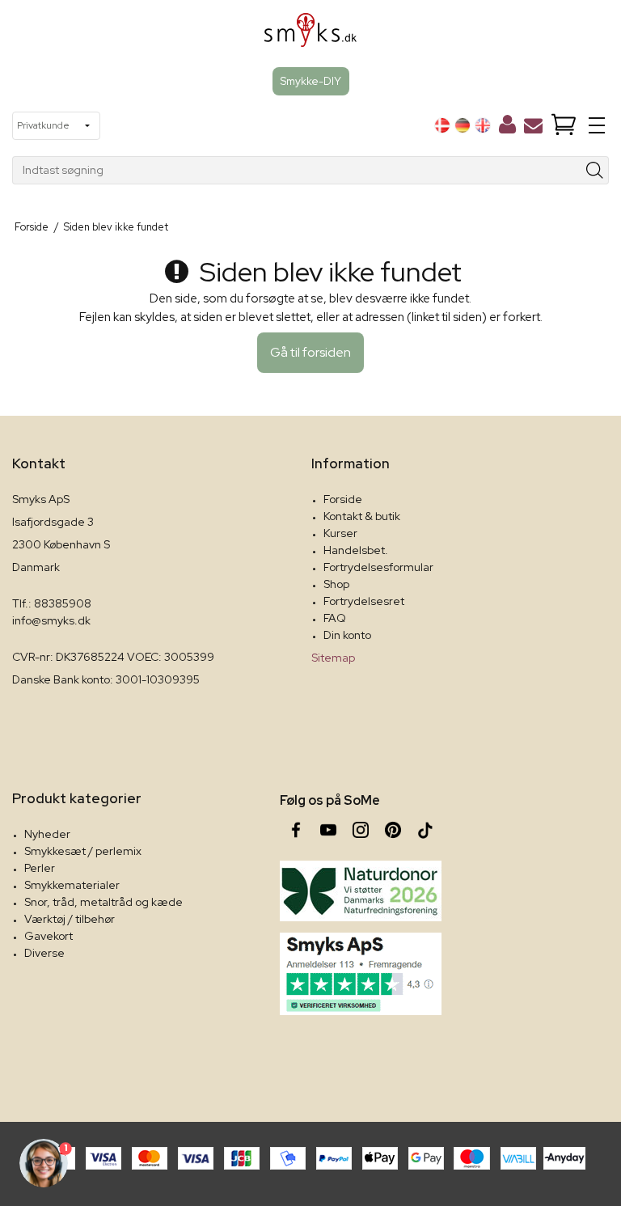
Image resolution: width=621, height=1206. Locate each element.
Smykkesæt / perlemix (83, 851)
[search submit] (595, 170)
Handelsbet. (355, 550)
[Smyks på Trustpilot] (360, 974)
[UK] (483, 125)
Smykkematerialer (72, 885)
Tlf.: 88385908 (51, 603)
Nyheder (47, 834)
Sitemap (333, 657)
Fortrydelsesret (363, 601)
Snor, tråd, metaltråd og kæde (103, 902)
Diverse (44, 953)
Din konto (347, 635)
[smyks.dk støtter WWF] (360, 891)
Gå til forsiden (310, 352)
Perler (39, 868)
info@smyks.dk (51, 620)
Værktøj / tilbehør (69, 919)
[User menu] (507, 128)
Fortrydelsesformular (378, 567)
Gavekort (48, 936)
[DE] (462, 125)
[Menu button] (597, 125)
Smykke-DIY (311, 81)
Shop (336, 584)
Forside (342, 499)
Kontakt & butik (361, 516)
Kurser (340, 533)
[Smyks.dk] (310, 36)
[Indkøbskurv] (564, 126)
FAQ (334, 618)
